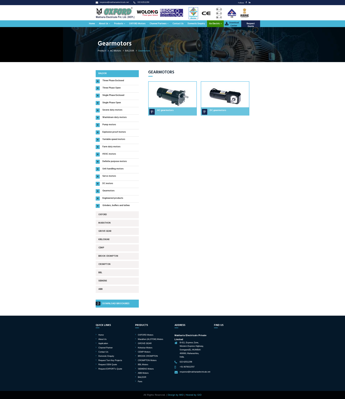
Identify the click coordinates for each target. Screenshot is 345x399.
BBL (100, 272)
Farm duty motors (111, 147)
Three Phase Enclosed (113, 80)
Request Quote (251, 25)
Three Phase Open (111, 88)
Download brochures (115, 304)
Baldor (102, 73)
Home (92, 23)
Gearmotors (108, 191)
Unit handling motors (113, 169)
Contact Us (178, 23)
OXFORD (102, 214)
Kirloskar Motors (145, 347)
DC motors (107, 183)
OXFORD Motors (137, 23)
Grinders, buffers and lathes (116, 205)
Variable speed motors (113, 139)
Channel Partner (105, 347)
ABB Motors (143, 373)
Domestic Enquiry (196, 23)
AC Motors (115, 51)
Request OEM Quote (107, 364)
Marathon (104, 223)
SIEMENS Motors (146, 369)
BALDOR (129, 51)
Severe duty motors (112, 110)
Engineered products (112, 198)
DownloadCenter (234, 24)
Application (103, 343)
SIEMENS (102, 281)
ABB (100, 289)
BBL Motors (143, 364)
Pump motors (109, 124)
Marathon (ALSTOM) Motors (150, 339)
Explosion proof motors (114, 132)
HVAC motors (109, 154)
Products (119, 23)
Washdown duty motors (114, 117)
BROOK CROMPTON (108, 256)
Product (102, 51)
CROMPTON (104, 264)
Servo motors (109, 176)
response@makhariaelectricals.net (114, 2)
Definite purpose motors (114, 161)
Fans (140, 381)
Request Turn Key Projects (110, 360)
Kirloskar (103, 239)
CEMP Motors (144, 352)
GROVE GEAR (104, 231)
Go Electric (214, 23)
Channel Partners (158, 23)
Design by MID (176, 395)
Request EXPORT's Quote (110, 369)
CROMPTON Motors (147, 360)
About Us (104, 23)
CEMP (101, 248)
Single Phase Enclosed (113, 95)
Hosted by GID (194, 395)
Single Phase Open (111, 102)
